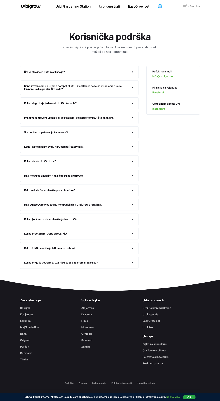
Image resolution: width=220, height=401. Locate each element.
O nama (83, 383)
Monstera (87, 327)
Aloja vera (87, 308)
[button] (160, 6)
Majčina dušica (29, 327)
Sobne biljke (90, 300)
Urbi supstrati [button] (109, 6)
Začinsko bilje (30, 300)
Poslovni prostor (153, 363)
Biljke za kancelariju (155, 344)
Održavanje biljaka (154, 350)
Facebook (158, 92)
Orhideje (86, 333)
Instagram (158, 108)
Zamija (85, 346)
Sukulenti (87, 340)
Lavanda (25, 320)
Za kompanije (99, 383)
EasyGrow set (151, 320)
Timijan (24, 359)
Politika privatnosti (121, 383)
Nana (23, 333)
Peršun (24, 346)
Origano (25, 340)
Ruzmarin (26, 353)
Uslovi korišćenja (146, 383)
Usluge (148, 336)
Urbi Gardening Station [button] (73, 6)
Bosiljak (25, 308)
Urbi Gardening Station (157, 308)
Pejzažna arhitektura (155, 357)
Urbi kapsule (150, 314)
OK (189, 397)
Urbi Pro (148, 327)
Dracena (86, 314)
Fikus (84, 320)
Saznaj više (173, 396)
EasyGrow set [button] (138, 6)
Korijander (26, 314)
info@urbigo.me (162, 76)
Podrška (69, 383)
